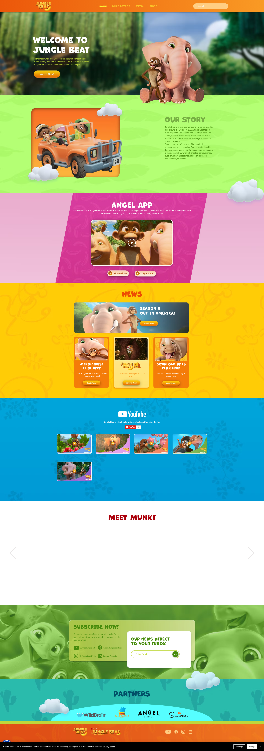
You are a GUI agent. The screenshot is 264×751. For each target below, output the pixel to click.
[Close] (260, 746)
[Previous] (13, 553)
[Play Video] (132, 243)
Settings (239, 746)
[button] (142, 6)
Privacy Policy (109, 746)
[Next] (251, 553)
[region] (146, 553)
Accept (252, 746)
